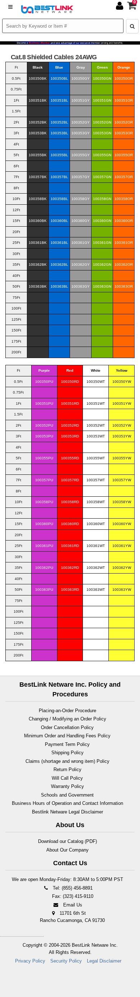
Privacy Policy (30, 961)
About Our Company (67, 850)
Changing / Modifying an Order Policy (67, 719)
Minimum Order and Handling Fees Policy (67, 735)
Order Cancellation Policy (67, 727)
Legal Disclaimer (104, 961)
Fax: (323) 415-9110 (72, 896)
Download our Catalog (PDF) (67, 841)
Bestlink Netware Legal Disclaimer (67, 812)
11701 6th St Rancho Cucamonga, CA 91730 (72, 916)
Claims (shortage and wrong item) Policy (67, 761)
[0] (132, 7)
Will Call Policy (67, 778)
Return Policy (67, 769)
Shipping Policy (67, 752)
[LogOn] (120, 7)
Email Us (72, 905)
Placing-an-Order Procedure (67, 710)
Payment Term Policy (67, 744)
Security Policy (66, 961)
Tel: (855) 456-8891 (72, 888)
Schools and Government (67, 795)
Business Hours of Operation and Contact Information (67, 803)
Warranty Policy (67, 786)
